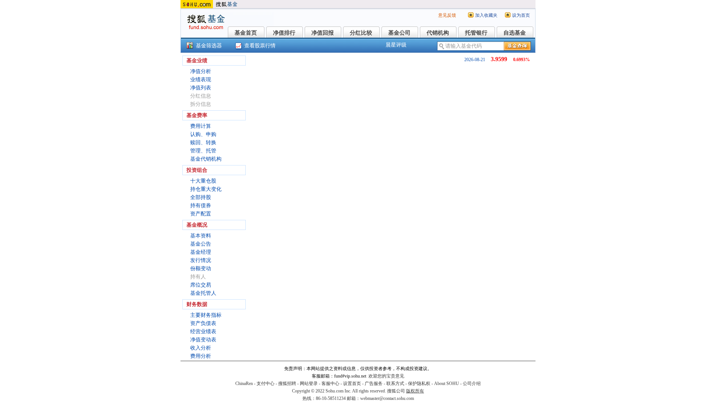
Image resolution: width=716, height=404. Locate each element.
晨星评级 (396, 45)
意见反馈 (447, 15)
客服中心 (330, 383)
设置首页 (352, 383)
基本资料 (200, 236)
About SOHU (446, 383)
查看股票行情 (260, 45)
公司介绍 (472, 383)
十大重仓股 (203, 181)
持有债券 (200, 205)
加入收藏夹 (486, 15)
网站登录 (309, 383)
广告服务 (374, 383)
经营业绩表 (203, 331)
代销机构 (438, 33)
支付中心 (265, 383)
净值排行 (284, 33)
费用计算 (200, 126)
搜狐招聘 (287, 383)
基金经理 (200, 252)
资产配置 (200, 214)
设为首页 (521, 15)
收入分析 (200, 348)
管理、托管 (203, 151)
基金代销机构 (206, 159)
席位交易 (200, 285)
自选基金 (514, 33)
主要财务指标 (206, 315)
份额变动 (200, 268)
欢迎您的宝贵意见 (386, 376)
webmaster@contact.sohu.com (387, 398)
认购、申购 (203, 134)
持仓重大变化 (206, 189)
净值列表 (200, 88)
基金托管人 (203, 293)
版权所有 (415, 391)
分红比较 (361, 33)
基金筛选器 (209, 45)
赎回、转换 (203, 142)
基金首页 (246, 33)
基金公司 (399, 33)
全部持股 (200, 197)
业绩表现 (200, 79)
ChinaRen (244, 383)
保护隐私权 (419, 383)
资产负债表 (203, 323)
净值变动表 (203, 340)
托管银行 (476, 33)
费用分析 (200, 356)
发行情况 (200, 260)
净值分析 (200, 71)
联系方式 (395, 383)
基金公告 (200, 244)
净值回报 (322, 33)
